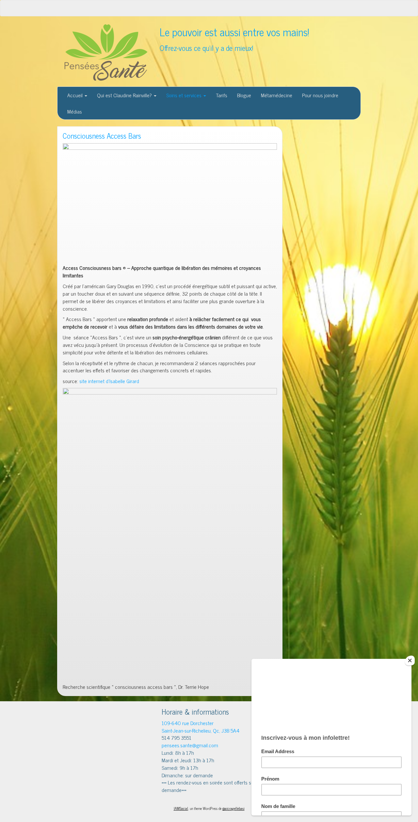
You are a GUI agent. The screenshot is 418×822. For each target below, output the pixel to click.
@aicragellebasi (233, 808)
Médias (74, 111)
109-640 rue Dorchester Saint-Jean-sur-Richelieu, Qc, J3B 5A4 (200, 727)
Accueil (75, 95)
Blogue (244, 95)
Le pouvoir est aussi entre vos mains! (234, 31)
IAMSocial (181, 808)
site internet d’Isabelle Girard (108, 381)
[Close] (410, 660)
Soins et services (184, 95)
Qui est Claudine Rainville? (125, 95)
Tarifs (221, 95)
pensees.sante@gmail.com (190, 745)
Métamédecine (276, 95)
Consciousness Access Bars (102, 136)
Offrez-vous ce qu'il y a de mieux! (206, 48)
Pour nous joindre (320, 95)
